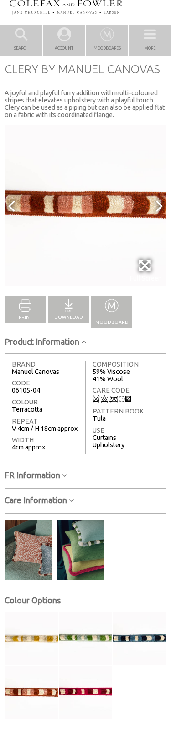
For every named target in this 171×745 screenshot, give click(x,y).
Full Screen (146, 278)
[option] (85, 205)
